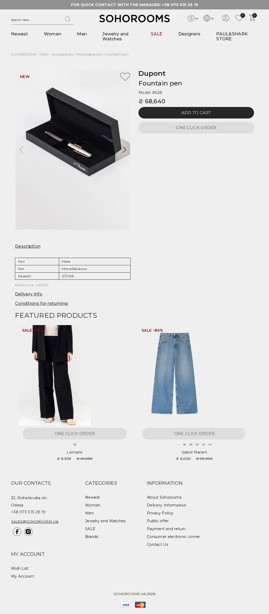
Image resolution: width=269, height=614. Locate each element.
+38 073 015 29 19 (180, 4)
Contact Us (157, 544)
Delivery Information (166, 505)
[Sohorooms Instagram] (27, 534)
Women (52, 33)
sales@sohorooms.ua (34, 521)
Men (82, 33)
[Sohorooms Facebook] (16, 534)
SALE (156, 33)
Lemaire (74, 452)
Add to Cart (196, 112)
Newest (19, 33)
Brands (91, 536)
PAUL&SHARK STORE (232, 36)
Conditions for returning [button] (41, 303)
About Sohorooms (164, 497)
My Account (22, 576)
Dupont (152, 73)
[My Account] (226, 20)
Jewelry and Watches (115, 36)
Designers (189, 33)
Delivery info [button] (28, 294)
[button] (124, 149)
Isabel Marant (194, 452)
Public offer (158, 521)
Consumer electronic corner (173, 536)
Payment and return (166, 528)
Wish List (20, 568)
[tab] (73, 246)
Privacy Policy (160, 513)
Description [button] (27, 246)
